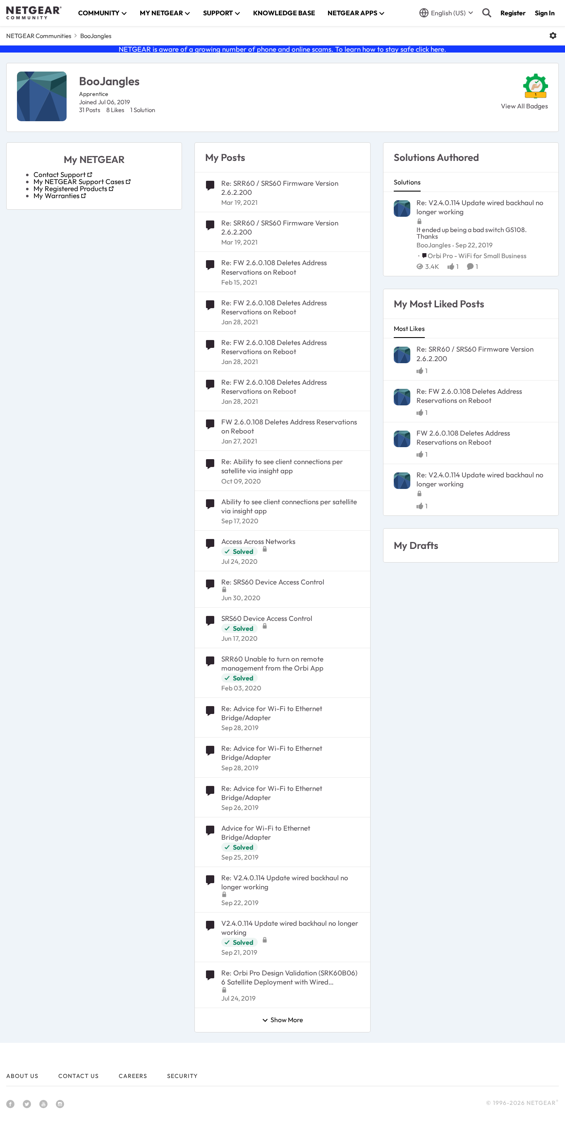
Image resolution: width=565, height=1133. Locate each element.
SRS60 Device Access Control (266, 618)
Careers (133, 1076)
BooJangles (434, 245)
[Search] (487, 13)
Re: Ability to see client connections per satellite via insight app (282, 466)
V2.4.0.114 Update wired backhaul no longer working (289, 928)
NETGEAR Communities (38, 36)
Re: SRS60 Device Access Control (272, 581)
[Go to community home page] (34, 12)
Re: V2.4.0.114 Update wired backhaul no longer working (284, 882)
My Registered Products (70, 188)
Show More (287, 1020)
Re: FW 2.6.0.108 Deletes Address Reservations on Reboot (274, 267)
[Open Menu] (553, 35)
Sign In (545, 13)
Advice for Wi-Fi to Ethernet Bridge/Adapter (265, 832)
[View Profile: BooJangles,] (402, 208)
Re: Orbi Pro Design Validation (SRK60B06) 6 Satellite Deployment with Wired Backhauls (289, 977)
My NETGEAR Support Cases (79, 181)
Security (182, 1076)
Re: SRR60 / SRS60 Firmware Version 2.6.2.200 (279, 187)
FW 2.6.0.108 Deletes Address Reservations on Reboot (289, 426)
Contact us (78, 1076)
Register (513, 13)
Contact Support (60, 174)
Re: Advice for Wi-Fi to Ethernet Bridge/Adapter (271, 713)
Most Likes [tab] (409, 328)
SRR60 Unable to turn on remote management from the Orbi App (272, 663)
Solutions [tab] (407, 182)
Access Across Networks (258, 541)
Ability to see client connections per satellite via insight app (289, 506)
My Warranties (56, 195)
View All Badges (524, 106)
